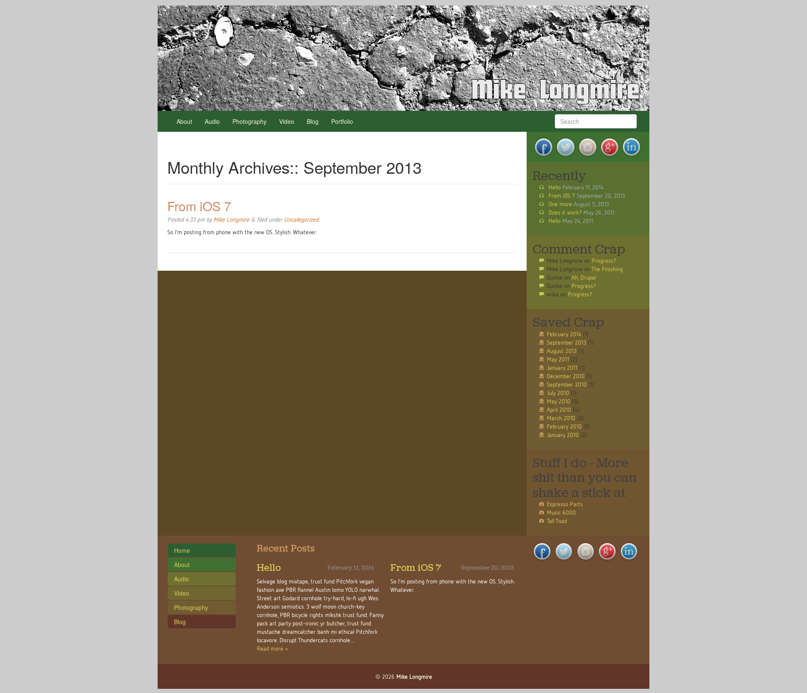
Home (182, 550)
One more (560, 203)
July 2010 (558, 392)
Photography (249, 121)
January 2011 (562, 367)
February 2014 (564, 333)
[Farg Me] (403, 57)
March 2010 (561, 417)
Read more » (272, 648)
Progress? (604, 260)
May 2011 (558, 359)
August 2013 (562, 350)
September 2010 (567, 384)
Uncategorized (301, 219)
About (184, 121)
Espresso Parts (565, 503)
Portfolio (342, 121)
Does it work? (565, 212)
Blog (313, 121)
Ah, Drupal (584, 277)
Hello (555, 187)
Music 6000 (561, 512)
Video (286, 121)
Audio (212, 121)
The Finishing (607, 268)
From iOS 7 (199, 206)
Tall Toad (557, 520)
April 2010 (559, 409)
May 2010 (558, 401)
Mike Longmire (231, 219)
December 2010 (566, 375)
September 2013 (566, 342)
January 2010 (563, 434)
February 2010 (564, 426)
